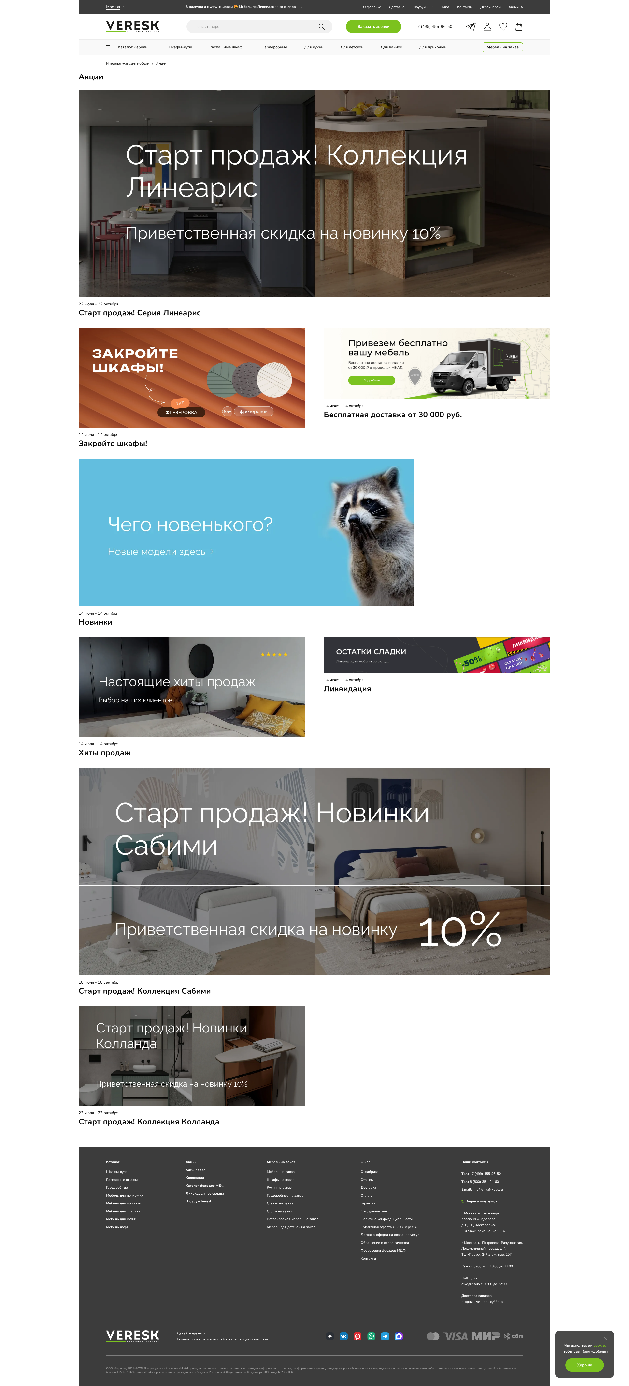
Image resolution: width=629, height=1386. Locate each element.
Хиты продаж (105, 752)
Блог (445, 7)
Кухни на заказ (279, 1187)
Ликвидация (347, 688)
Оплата (367, 1195)
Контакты (464, 7)
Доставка (396, 7)
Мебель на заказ (281, 1172)
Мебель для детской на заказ (291, 1227)
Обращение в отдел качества (385, 1242)
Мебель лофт (117, 1227)
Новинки (95, 622)
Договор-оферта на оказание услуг (390, 1234)
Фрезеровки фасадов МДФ (383, 1250)
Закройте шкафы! (113, 443)
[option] (244, 7)
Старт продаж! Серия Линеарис (140, 313)
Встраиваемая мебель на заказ (292, 1219)
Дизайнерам (490, 7)
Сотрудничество (374, 1211)
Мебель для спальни (123, 1211)
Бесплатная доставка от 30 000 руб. (393, 414)
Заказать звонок (373, 26)
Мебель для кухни (121, 1219)
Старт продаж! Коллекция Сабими (145, 991)
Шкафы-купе (117, 1172)
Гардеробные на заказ (285, 1195)
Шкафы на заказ (280, 1179)
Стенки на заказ (280, 1203)
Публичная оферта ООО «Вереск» (389, 1227)
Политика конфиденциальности (387, 1219)
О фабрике (372, 7)
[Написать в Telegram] (471, 27)
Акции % (516, 7)
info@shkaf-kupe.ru (488, 1189)
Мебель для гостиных (124, 1203)
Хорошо (584, 1365)
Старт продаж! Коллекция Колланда (149, 1121)
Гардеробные (117, 1187)
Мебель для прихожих (124, 1195)
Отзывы (367, 1179)
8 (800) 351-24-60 (484, 1181)
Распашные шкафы (122, 1179)
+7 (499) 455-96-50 (485, 1173)
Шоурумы (420, 7)
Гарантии (368, 1203)
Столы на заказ (279, 1211)
